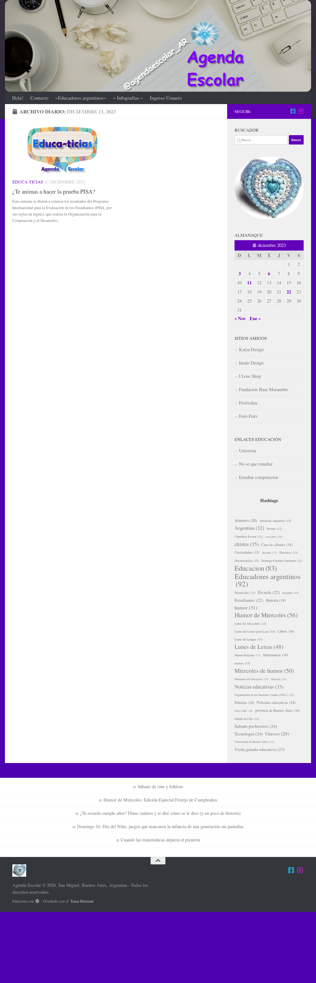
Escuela (269, 592)
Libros (286, 631)
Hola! (17, 97)
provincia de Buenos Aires (277, 710)
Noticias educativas (259, 686)
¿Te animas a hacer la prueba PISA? (53, 191)
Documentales (247, 560)
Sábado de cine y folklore (160, 786)
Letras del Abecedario (250, 623)
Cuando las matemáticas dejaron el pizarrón (160, 840)
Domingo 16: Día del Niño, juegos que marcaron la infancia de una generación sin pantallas (160, 826)
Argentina (249, 528)
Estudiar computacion (258, 477)
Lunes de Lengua (248, 639)
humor (246, 607)
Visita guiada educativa (260, 749)
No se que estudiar (256, 464)
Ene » (255, 318)
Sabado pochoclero (256, 726)
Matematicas (275, 655)
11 (249, 282)
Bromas (274, 528)
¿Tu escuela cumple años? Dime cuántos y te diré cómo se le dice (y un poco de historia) (160, 813)
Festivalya (248, 403)
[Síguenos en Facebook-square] (293, 111)
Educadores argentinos (267, 580)
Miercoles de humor (264, 670)
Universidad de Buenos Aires (254, 742)
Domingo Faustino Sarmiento (281, 561)
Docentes (288, 552)
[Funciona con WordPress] (37, 901)
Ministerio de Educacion (252, 679)
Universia (247, 450)
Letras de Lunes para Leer (255, 631)
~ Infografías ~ (128, 97)
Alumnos (246, 520)
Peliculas (244, 702)
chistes (247, 544)
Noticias (278, 679)
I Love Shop (250, 376)
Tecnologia (249, 734)
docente (269, 552)
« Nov (240, 318)
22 (289, 291)
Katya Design (251, 349)
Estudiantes (249, 600)
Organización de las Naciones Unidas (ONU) (264, 695)
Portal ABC (244, 710)
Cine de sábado (277, 544)
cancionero (273, 536)
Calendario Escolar (249, 536)
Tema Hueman (82, 901)
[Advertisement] (148, 946)
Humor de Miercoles (266, 615)
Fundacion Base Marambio (263, 389)
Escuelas (290, 593)
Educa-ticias (27, 182)
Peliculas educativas (276, 702)
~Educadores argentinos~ (80, 97)
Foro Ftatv (248, 416)
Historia (276, 600)
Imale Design (251, 363)
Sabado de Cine (247, 719)
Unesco (277, 733)
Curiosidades (247, 552)
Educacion (256, 568)
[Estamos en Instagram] (301, 111)
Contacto (39, 97)
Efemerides (245, 592)
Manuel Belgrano (248, 655)
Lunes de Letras (259, 646)
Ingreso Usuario (166, 97)
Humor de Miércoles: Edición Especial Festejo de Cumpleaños (160, 800)
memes (242, 663)
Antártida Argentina (275, 520)
